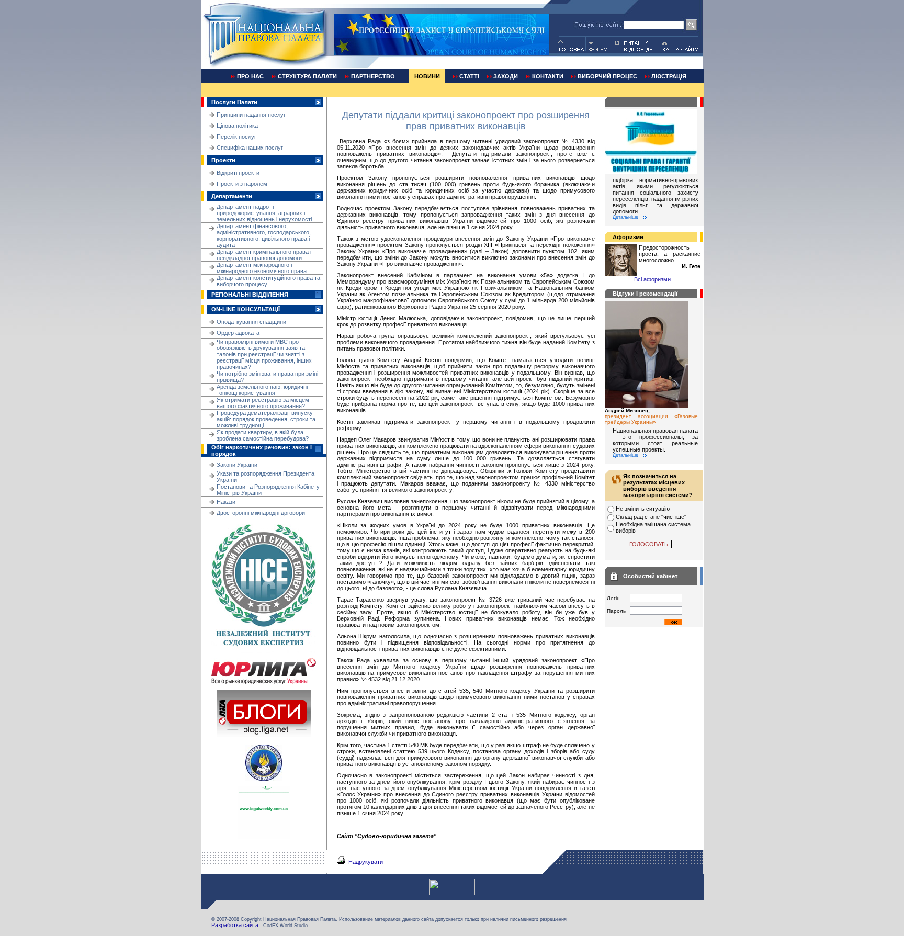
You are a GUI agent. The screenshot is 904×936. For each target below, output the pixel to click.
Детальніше (625, 217)
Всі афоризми (652, 279)
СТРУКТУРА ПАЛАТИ (307, 76)
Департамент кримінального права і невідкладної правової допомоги (264, 255)
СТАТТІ (469, 76)
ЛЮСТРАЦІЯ (668, 76)
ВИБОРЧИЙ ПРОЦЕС (607, 76)
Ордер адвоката (238, 333)
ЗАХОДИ (505, 76)
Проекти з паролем (242, 184)
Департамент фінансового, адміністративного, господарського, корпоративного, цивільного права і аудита (264, 235)
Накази (226, 502)
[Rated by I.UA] (452, 893)
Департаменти (231, 196)
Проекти (223, 160)
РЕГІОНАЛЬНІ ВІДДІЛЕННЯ (249, 294)
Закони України (237, 464)
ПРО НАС (250, 76)
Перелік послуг (236, 136)
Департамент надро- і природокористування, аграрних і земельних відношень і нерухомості (264, 213)
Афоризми (628, 237)
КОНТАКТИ (547, 76)
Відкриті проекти (238, 173)
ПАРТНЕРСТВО (373, 76)
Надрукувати (365, 862)
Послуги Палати (234, 102)
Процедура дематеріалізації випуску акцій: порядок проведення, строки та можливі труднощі (266, 419)
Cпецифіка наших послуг (250, 147)
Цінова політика (237, 125)
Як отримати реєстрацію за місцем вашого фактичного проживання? (263, 403)
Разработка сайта (234, 925)
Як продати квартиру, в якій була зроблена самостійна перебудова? (263, 435)
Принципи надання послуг (251, 114)
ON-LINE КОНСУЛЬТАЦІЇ (245, 309)
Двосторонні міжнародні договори (261, 513)
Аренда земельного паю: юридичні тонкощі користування (262, 390)
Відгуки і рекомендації (645, 293)
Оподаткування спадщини (251, 322)
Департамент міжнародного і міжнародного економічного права (262, 268)
